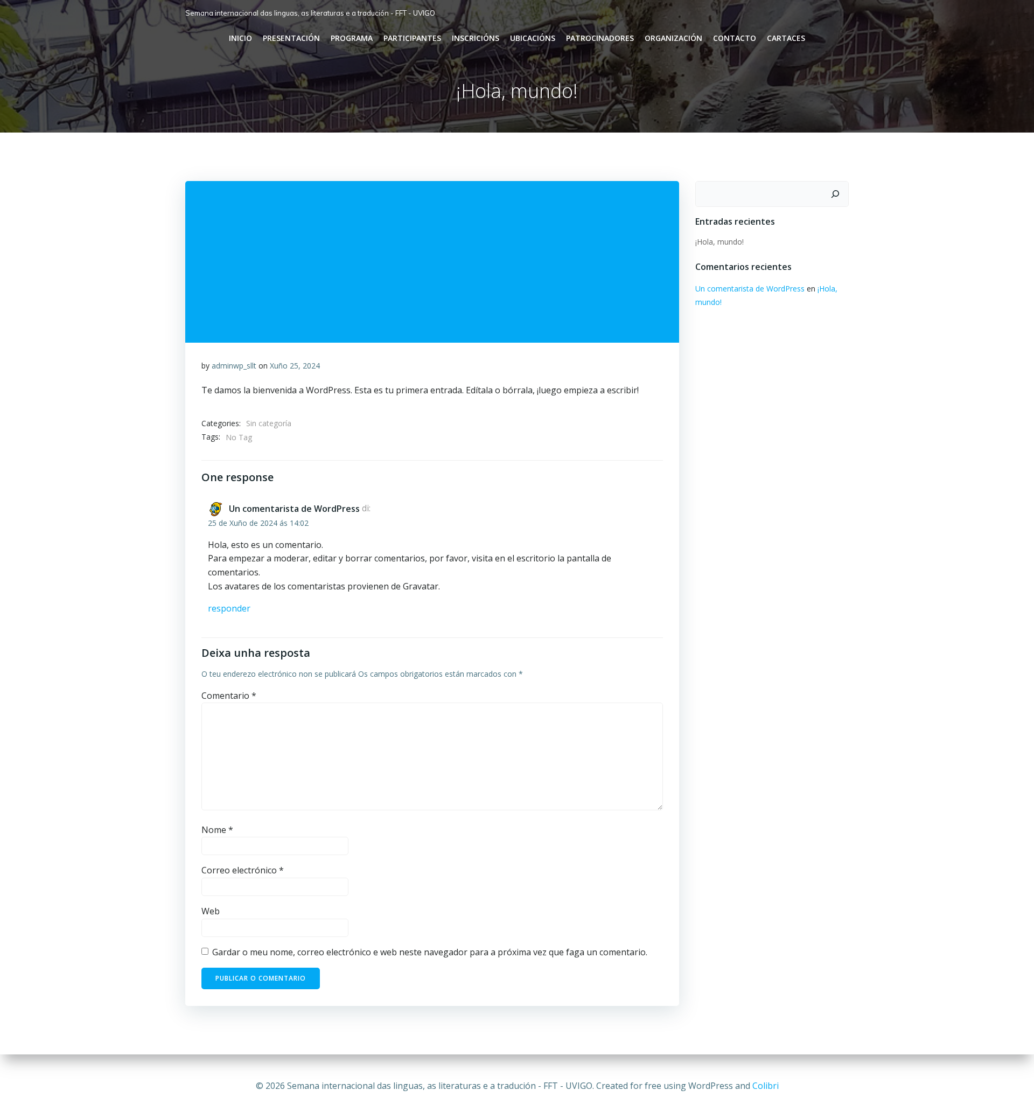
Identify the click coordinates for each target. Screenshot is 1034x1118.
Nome (217, 830)
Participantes (412, 38)
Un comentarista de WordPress (294, 509)
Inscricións (475, 38)
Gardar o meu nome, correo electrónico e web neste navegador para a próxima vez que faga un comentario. (429, 952)
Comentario (228, 696)
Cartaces (786, 38)
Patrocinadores (600, 38)
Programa (352, 38)
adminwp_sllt (234, 365)
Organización (673, 38)
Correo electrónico (242, 870)
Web (210, 911)
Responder (229, 608)
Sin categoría (268, 423)
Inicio (240, 38)
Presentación (291, 38)
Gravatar (420, 586)
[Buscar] (835, 194)
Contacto (734, 38)
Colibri (765, 1086)
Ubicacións (532, 38)
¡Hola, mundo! (719, 242)
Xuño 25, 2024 (295, 365)
